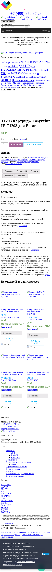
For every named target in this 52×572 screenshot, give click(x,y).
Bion (2, 62)
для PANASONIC (16, 73)
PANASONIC (7, 501)
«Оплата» (23, 226)
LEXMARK (6, 496)
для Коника (46, 80)
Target (7, 62)
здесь (47, 274)
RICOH (4, 503)
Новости (10, 471)
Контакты (10, 451)
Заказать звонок (8, 22)
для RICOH (29, 73)
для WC (39, 77)
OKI (3, 498)
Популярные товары (15, 476)
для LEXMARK (34, 69)
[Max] (27, 18)
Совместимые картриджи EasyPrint (16, 85)
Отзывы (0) (22, 171)
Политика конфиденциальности (20, 473)
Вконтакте (15, 457)
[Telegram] (10, 18)
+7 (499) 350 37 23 (26, 13)
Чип (38, 80)
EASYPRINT (11, 164)
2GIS (13, 453)
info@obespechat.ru (9, 426)
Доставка (9, 176)
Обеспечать (6, 83)
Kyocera (15, 317)
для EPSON (12, 66)
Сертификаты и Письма (16, 467)
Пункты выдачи (13, 469)
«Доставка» (35, 250)
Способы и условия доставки (18, 462)
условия (22, 139)
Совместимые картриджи (33, 83)
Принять (45, 554)
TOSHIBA (5, 512)
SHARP (4, 507)
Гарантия (21, 176)
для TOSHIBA (31, 77)
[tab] (9, 171)
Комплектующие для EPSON (28, 162)
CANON (30, 320)
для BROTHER (24, 62)
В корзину (16, 145)
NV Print (38, 320)
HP (2, 491)
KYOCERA (6, 494)
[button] (10, 30)
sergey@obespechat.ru (10, 429)
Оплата (34, 171)
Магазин (16, 83)
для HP (24, 66)
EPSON (19, 164)
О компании (11, 460)
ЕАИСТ (14, 455)
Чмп (41, 80)
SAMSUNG (6, 505)
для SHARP (20, 77)
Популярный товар (23, 80)
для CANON (40, 62)
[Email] (43, 18)
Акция (14, 62)
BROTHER (6, 484)
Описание (9, 171)
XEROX (4, 510)
